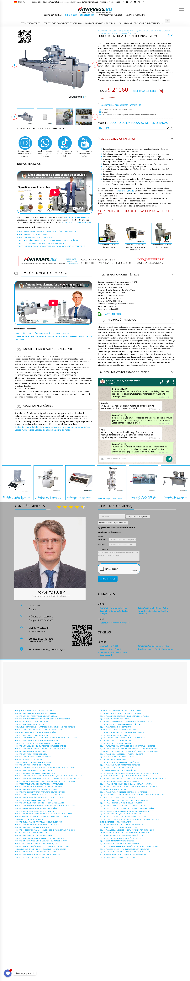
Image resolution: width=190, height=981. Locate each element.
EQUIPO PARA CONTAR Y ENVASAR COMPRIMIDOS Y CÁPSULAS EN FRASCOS (42, 749)
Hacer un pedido (113, 314)
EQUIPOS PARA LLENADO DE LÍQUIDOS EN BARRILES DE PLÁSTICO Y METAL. (42, 817)
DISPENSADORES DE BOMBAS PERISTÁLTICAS (31, 833)
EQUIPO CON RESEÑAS (52, 15)
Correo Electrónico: (81, 2)
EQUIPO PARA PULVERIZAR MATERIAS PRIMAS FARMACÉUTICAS (37, 825)
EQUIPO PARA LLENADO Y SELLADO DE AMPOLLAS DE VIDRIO (37, 741)
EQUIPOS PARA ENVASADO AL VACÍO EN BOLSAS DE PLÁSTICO (37, 808)
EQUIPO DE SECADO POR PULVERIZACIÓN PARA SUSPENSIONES (38, 743)
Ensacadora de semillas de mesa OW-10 (109, 246)
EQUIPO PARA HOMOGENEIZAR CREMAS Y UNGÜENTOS (35, 770)
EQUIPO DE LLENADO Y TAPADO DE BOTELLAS (32, 721)
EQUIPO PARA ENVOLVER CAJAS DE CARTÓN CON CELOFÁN (36, 789)
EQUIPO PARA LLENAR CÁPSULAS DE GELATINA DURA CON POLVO (39, 730)
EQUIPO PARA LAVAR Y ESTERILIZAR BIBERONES (32, 735)
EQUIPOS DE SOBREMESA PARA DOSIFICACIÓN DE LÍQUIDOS (37, 844)
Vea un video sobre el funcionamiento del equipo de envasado (42, 333)
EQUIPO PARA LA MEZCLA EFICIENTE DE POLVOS (33, 765)
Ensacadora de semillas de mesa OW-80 (161, 246)
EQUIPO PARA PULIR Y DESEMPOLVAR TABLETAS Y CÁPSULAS (36, 716)
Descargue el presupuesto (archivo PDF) (122, 104)
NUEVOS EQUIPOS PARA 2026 (110, 15)
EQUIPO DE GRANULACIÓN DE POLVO (29, 759)
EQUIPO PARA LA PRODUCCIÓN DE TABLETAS (31, 754)
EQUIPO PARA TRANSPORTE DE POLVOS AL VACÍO (33, 757)
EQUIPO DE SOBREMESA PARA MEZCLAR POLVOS (33, 857)
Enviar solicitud (109, 579)
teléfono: (101, 544)
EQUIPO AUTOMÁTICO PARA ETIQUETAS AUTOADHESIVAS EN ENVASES (40, 792)
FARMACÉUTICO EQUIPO (30, 23)
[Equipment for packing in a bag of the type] (54, 66)
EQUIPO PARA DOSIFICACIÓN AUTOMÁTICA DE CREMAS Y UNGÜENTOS (40, 838)
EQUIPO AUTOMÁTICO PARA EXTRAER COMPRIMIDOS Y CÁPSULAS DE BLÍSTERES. (44, 719)
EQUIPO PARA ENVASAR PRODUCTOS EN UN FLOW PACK (35, 811)
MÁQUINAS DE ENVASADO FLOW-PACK (29, 819)
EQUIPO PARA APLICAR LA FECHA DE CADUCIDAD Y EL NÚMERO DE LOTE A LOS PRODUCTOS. (48, 779)
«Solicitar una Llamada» (125, 191)
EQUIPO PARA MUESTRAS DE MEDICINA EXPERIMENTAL (140, 23)
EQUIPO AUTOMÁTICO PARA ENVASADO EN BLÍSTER (34, 800)
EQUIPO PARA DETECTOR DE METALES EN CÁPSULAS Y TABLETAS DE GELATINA (42, 795)
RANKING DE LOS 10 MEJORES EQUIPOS (80, 15)
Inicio (100, 31)
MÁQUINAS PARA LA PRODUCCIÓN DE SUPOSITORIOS (35, 711)
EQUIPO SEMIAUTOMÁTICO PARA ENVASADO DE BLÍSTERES (36, 852)
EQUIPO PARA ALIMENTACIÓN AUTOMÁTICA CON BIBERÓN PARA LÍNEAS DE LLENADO (45, 768)
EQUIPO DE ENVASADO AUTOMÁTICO (100, 23)
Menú (181, 9)
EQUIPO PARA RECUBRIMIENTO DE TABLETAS (31, 724)
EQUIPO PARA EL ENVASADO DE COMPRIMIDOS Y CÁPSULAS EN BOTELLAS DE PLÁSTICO (46, 738)
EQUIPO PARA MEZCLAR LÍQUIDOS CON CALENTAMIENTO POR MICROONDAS (43, 846)
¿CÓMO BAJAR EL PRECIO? (144, 91)
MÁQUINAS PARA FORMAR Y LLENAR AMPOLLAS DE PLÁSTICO (37, 732)
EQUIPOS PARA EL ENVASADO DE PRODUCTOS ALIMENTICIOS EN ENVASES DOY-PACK (45, 781)
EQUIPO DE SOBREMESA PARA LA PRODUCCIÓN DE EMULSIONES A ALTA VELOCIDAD (45, 830)
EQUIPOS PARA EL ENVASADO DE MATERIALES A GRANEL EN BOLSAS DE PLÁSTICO (44, 814)
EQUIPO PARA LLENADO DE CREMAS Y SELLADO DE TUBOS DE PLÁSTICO (41, 746)
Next (95, 64)
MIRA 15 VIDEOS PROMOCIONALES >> (76, 222)
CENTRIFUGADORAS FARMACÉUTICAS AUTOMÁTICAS (34, 762)
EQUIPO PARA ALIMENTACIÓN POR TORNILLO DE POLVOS (36, 773)
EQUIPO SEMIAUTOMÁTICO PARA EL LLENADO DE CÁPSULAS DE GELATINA (41, 841)
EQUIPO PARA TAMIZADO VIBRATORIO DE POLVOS (33, 827)
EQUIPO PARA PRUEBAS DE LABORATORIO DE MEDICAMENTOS (38, 855)
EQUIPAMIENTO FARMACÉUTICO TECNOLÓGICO (63, 23)
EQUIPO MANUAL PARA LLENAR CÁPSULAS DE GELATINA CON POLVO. (40, 822)
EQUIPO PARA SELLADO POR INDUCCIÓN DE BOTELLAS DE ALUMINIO (40, 803)
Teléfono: (110, 2)
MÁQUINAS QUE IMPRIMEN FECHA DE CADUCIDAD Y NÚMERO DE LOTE (41, 849)
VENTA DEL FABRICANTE (135, 15)
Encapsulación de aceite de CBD (77, 217)
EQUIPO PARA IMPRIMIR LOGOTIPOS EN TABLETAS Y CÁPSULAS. (38, 713)
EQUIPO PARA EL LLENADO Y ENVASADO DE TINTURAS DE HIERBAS (39, 787)
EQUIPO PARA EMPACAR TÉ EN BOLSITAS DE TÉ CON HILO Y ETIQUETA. (40, 797)
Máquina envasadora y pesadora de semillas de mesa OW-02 (135, 247)
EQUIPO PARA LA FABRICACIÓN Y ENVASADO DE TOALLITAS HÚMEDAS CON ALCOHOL (45, 806)
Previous (14, 64)
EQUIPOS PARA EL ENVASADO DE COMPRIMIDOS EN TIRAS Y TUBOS (39, 784)
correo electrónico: (103, 538)
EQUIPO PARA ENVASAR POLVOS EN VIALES (31, 751)
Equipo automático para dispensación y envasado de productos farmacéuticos (134, 32)
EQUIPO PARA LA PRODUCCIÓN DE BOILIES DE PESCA (35, 835)
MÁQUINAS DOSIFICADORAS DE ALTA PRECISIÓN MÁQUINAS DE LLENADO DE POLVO (45, 727)
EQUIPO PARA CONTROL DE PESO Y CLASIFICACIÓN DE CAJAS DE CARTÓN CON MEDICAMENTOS (49, 776)
